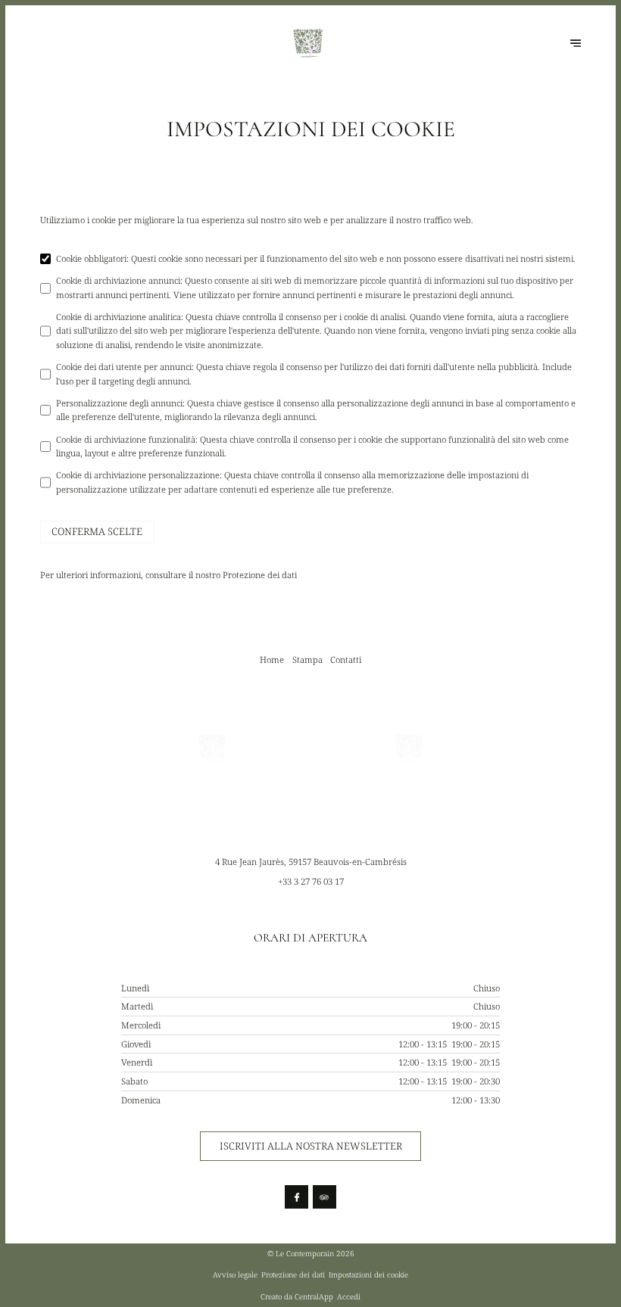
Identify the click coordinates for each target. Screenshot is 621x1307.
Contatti (345, 659)
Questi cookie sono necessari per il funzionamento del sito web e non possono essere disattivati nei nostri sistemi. (315, 258)
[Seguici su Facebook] (296, 1197)
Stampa (307, 659)
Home (272, 659)
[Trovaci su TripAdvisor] (324, 1197)
